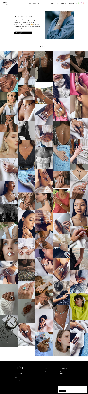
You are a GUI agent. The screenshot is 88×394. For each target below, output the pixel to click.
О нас (29, 3)
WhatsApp (21, 375)
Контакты (71, 3)
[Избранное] (84, 3)
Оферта (61, 373)
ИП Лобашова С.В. (18, 384)
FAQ (60, 371)
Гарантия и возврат (50, 3)
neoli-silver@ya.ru (18, 380)
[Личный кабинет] (81, 3)
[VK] (15, 372)
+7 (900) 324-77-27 (18, 373)
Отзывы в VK (47, 371)
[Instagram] (17, 372)
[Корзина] (86, 3)
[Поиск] (76, 3)
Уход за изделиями (62, 3)
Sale (30, 368)
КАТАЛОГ (24, 3)
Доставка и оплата (37, 3)
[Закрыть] (86, 387)
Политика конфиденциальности (66, 374)
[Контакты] (79, 3)
